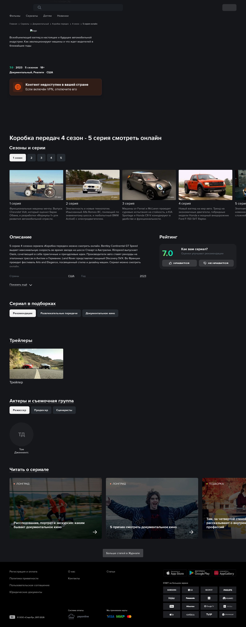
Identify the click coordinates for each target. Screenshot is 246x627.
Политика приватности (24, 578)
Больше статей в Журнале (123, 553)
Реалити (38, 72)
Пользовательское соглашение (30, 585)
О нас (71, 571)
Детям (47, 15)
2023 (19, 67)
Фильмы (15, 15)
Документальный (21, 72)
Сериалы (32, 15)
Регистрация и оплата (23, 571)
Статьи (111, 571)
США (50, 72)
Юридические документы (26, 592)
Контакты (74, 578)
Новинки (63, 15)
